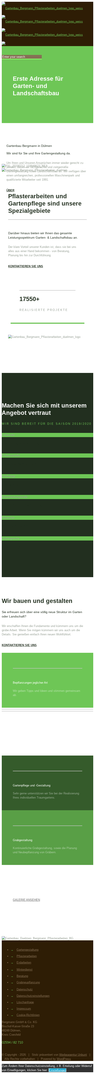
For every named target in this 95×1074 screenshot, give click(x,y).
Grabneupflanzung (28, 982)
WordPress (64, 1059)
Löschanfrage (25, 1002)
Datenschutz (25, 989)
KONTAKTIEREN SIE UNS (25, 266)
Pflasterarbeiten (27, 956)
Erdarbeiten (24, 962)
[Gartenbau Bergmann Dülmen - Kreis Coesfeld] (42, 28)
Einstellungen (57, 1070)
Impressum (24, 1008)
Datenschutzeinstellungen (33, 995)
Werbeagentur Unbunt (73, 1054)
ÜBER (10, 190)
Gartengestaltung (27, 949)
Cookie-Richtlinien (28, 1015)
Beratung (22, 976)
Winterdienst (24, 969)
